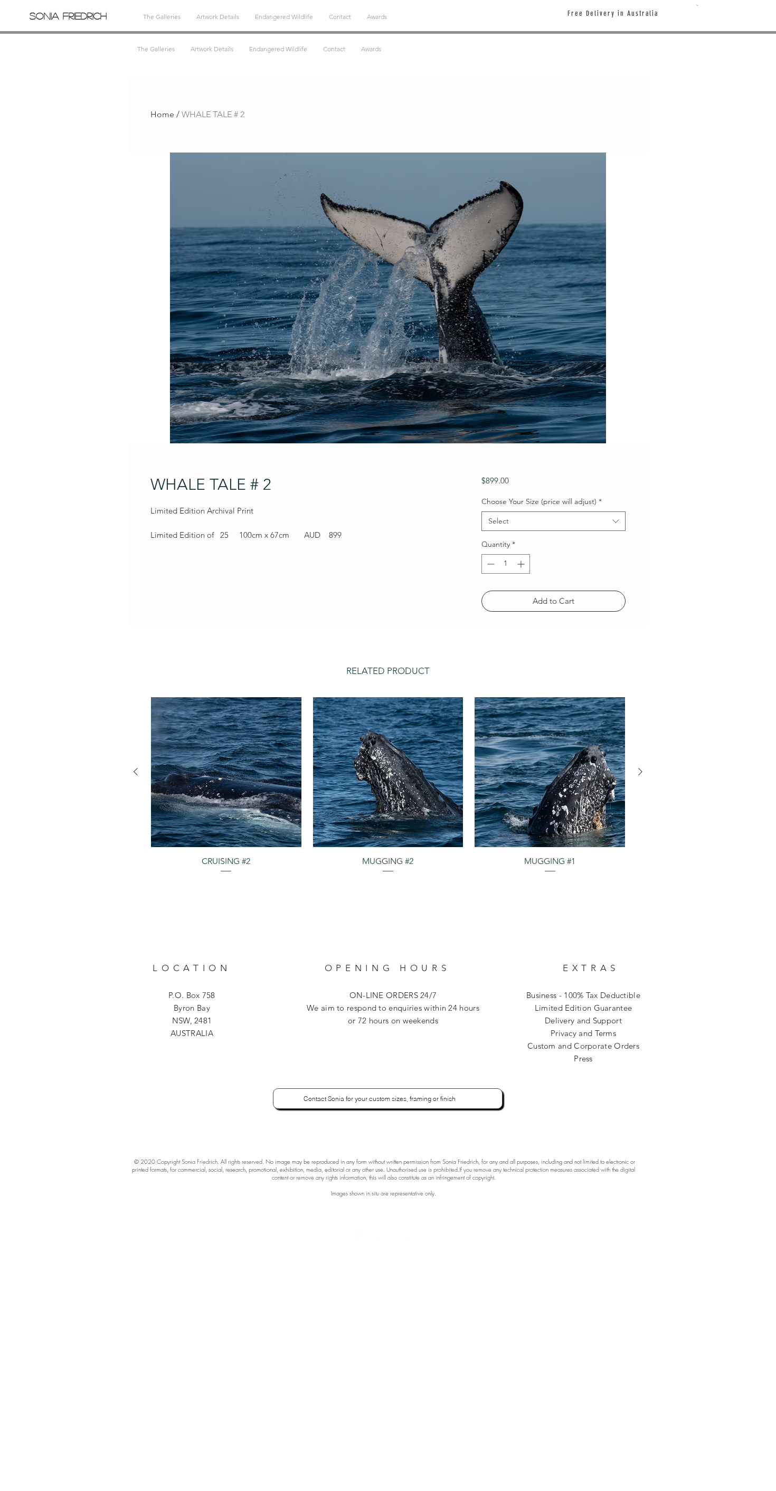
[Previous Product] (135, 771)
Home (162, 114)
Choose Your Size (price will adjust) (541, 501)
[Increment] (521, 564)
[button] (697, 5)
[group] (388, 786)
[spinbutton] (505, 564)
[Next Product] (640, 771)
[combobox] (553, 521)
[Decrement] (489, 564)
